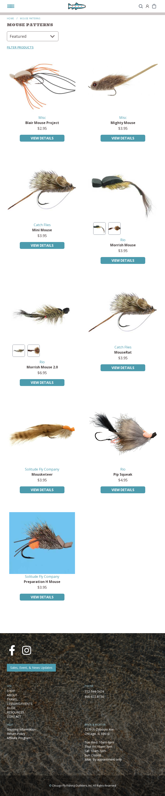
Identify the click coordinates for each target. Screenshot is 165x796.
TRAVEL (12, 699)
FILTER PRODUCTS (20, 47)
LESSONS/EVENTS (19, 704)
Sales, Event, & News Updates (31, 668)
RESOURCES (15, 712)
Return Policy (16, 734)
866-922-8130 (94, 697)
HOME (10, 18)
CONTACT (14, 716)
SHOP (11, 691)
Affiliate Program (19, 738)
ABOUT (12, 695)
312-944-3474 (94, 691)
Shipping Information (21, 729)
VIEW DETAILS (42, 138)
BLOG (11, 708)
